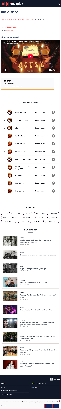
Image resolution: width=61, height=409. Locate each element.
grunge (28, 213)
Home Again (20, 191)
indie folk (54, 213)
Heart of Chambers (23, 159)
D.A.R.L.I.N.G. (19, 183)
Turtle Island (20, 136)
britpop (6, 213)
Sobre (3, 387)
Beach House (19, 19)
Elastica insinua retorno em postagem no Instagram (38, 255)
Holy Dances (20, 144)
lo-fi (4, 217)
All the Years (20, 152)
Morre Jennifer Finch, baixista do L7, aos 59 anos (37, 310)
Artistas (9, 19)
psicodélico (8, 221)
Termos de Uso (6, 394)
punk (23, 221)
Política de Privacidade (9, 391)
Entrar (57, 379)
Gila (16, 128)
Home (3, 384)
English (35, 387)
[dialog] (30, 404)
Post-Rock (42, 217)
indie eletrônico (40, 213)
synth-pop (52, 221)
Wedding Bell (20, 112)
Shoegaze (37, 221)
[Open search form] (59, 4)
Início (3, 19)
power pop (54, 217)
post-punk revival (28, 217)
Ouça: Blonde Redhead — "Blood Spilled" (34, 282)
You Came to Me (21, 120)
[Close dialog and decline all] (60, 401)
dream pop (17, 213)
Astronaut (19, 175)
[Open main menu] (54, 4)
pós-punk (14, 217)
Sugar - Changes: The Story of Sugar (33, 269)
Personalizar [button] (4, 406)
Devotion (29, 19)
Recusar (48, 406)
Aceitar (56, 406)
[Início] (12, 4)
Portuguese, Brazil (39, 384)
